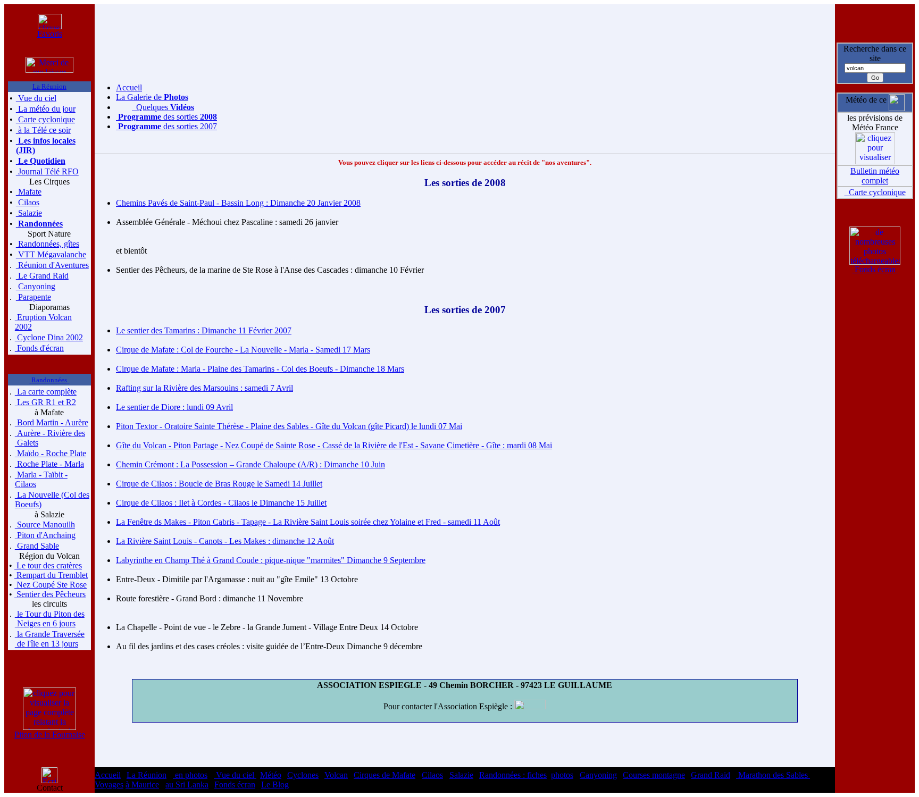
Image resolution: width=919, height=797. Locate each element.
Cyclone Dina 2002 (49, 337)
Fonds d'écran (39, 348)
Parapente (33, 296)
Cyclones (303, 774)
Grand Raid (710, 774)
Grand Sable (37, 545)
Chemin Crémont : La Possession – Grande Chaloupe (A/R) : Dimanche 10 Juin (250, 464)
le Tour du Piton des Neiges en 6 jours (50, 618)
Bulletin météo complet (874, 175)
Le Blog (275, 784)
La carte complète (46, 391)
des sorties (167, 116)
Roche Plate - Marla (49, 463)
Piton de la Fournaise (49, 734)
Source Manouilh (45, 524)
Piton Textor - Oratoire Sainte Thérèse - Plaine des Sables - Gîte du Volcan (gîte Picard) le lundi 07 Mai (289, 426)
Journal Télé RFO (47, 171)
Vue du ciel (36, 98)
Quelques (163, 107)
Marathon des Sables (773, 774)
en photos (190, 774)
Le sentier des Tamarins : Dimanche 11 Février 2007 (203, 330)
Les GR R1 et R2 (45, 402)
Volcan (336, 774)
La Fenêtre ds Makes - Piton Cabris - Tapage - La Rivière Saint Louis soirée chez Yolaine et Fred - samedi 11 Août (308, 521)
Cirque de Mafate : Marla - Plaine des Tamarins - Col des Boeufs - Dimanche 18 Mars (260, 368)
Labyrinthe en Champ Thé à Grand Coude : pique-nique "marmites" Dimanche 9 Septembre (270, 560)
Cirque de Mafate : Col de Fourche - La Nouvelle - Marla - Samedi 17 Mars (243, 349)
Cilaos (27, 202)
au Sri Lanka (186, 784)
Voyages (109, 784)
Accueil (129, 87)
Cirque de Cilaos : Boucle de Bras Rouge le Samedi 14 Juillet (219, 483)
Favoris (49, 33)
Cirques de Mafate (384, 774)
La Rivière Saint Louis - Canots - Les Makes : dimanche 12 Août (225, 541)
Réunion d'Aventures (52, 265)
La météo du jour (46, 108)
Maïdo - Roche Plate (50, 453)
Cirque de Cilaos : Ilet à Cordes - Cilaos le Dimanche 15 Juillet (221, 502)
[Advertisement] (464, 20)
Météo (270, 774)
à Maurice (142, 784)
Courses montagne (654, 774)
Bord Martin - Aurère (51, 422)
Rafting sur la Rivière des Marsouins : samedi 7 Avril (204, 387)
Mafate (28, 191)
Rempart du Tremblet (51, 575)
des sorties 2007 (167, 126)
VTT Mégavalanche (51, 254)
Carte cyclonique (45, 119)
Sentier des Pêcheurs (50, 594)
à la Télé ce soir (43, 130)
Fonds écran (875, 269)
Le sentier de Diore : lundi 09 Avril (174, 407)
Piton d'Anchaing (45, 535)
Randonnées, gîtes (47, 243)
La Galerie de (152, 97)
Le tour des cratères (48, 565)
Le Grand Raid (42, 275)
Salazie (29, 212)
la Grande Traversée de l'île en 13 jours (50, 639)
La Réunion (146, 774)
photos (562, 774)
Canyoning (35, 286)
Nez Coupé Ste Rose (50, 584)
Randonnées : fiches (513, 774)
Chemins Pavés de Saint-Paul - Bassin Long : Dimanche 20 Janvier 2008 (238, 202)
